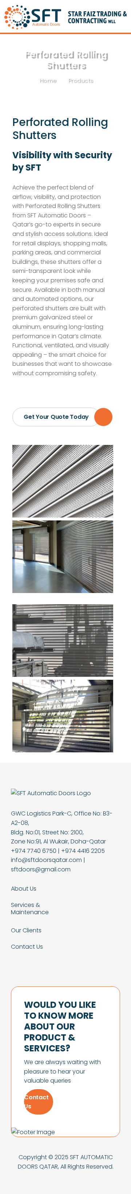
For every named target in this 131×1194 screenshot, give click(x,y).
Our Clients (26, 930)
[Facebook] (48, 960)
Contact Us (27, 946)
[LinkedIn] (65, 960)
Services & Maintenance (30, 908)
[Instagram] (83, 960)
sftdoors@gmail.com (41, 869)
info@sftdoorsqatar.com (46, 860)
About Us (23, 888)
